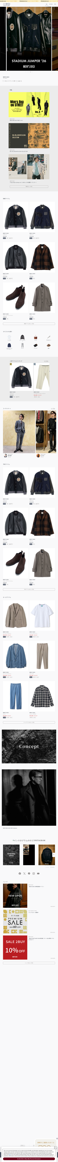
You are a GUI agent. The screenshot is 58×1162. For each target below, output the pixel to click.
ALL (46, 4)
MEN (55, 4)
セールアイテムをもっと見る (29, 722)
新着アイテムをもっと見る (29, 323)
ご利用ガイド (22, 1145)
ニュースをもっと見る (29, 962)
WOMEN (51, 4)
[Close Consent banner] (55, 1148)
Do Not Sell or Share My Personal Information (29, 1158)
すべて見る (46, 361)
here (10, 1154)
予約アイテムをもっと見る (29, 589)
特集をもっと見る (29, 186)
